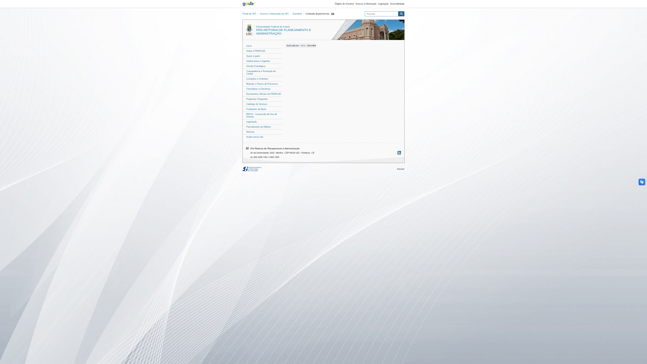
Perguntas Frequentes (257, 99)
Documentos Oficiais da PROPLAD (263, 94)
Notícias (250, 132)
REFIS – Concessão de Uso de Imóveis (261, 115)
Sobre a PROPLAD (255, 51)
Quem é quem (253, 56)
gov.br (249, 4)
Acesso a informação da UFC (274, 13)
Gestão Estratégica (255, 66)
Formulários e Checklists (258, 89)
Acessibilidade (397, 4)
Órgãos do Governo (344, 4)
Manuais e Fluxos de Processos (262, 84)
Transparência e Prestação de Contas (261, 72)
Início (249, 46)
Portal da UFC (249, 13)
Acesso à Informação (366, 4)
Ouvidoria (297, 13)
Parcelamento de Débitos (258, 127)
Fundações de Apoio (256, 109)
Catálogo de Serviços (256, 104)
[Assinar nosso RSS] (399, 152)
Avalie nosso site (254, 137)
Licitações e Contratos (257, 79)
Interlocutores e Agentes (258, 61)
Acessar (400, 169)
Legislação (383, 4)
